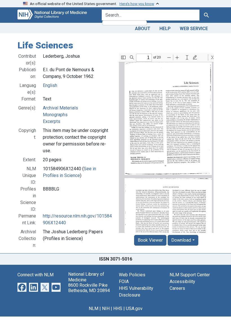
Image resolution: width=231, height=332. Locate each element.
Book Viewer (150, 240)
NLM (93, 308)
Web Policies (132, 274)
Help (165, 28)
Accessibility (182, 281)
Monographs (55, 114)
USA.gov (134, 308)
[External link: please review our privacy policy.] (21, 287)
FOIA (124, 281)
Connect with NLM (35, 274)
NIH (106, 308)
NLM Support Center (190, 274)
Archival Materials (60, 108)
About (142, 28)
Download (181, 240)
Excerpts (51, 121)
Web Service (194, 28)
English (50, 85)
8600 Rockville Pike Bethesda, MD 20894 (89, 287)
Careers (177, 288)
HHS (117, 308)
